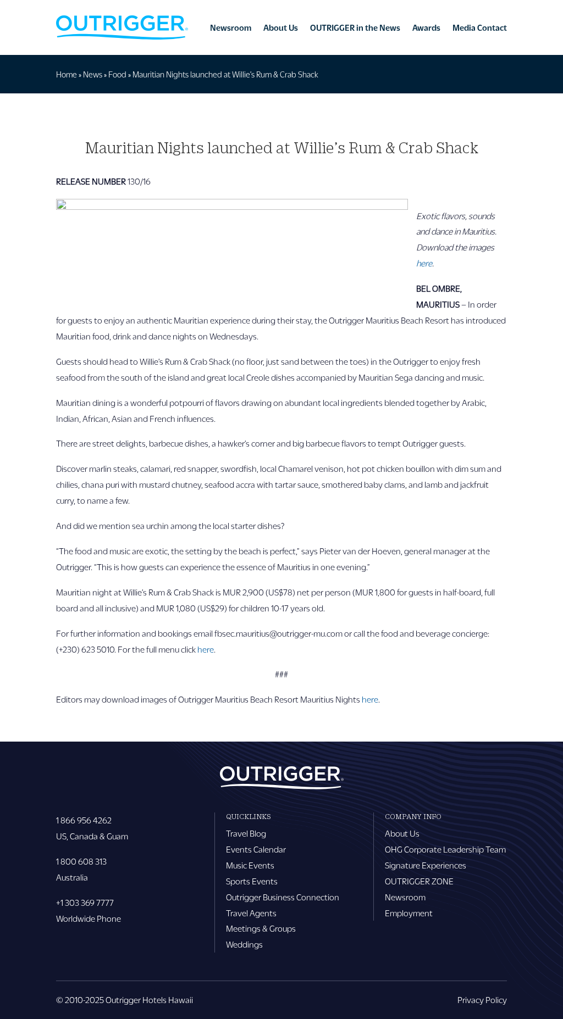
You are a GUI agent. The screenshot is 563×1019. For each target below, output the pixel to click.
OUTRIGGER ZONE (419, 881)
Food (117, 74)
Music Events (250, 865)
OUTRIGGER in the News (355, 27)
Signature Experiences (425, 865)
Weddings (244, 944)
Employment (409, 912)
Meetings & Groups (261, 928)
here (205, 649)
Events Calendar (256, 849)
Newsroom (230, 27)
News (92, 74)
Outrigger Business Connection (282, 896)
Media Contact (479, 27)
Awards (426, 27)
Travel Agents (251, 912)
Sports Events (252, 881)
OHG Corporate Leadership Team (445, 849)
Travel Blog (246, 833)
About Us (280, 27)
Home (66, 74)
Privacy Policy (482, 999)
